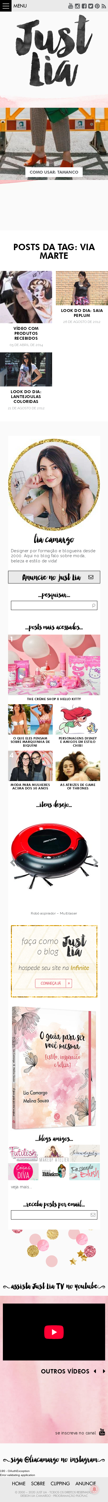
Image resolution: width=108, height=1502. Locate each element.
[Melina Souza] (84, 1154)
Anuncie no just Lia (51, 577)
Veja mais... (21, 1187)
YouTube (70, 6)
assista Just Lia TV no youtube (54, 1286)
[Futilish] (23, 1154)
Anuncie (85, 1483)
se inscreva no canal (75, 1433)
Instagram (77, 6)
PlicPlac (82, 1495)
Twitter (90, 6)
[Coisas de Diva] (23, 1172)
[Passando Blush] (84, 1172)
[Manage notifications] (94, 1489)
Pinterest (97, 6)
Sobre (38, 1483)
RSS (104, 6)
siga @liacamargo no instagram (54, 1459)
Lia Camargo (41, 1495)
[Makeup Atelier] (54, 1154)
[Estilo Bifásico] (54, 1172)
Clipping (60, 1483)
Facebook (84, 6)
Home (18, 1483)
